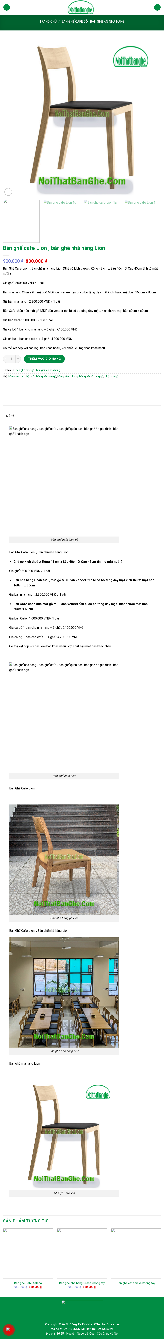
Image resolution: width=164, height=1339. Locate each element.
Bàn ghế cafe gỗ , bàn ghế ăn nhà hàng (92, 21)
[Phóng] (8, 192)
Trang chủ (48, 21)
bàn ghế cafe (27, 376)
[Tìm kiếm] (157, 7)
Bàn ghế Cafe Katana (28, 1283)
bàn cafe (13, 376)
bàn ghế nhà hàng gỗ (91, 376)
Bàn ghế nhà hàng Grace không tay (82, 1283)
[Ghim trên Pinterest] (28, 385)
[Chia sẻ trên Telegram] (35, 385)
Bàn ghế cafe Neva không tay (136, 1283)
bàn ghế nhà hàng (67, 376)
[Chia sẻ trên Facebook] (6, 385)
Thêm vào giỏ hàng (44, 359)
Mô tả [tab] (10, 415)
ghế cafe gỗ (111, 376)
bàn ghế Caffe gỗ (46, 376)
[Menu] (6, 7)
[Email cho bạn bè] (21, 385)
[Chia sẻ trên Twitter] (14, 385)
